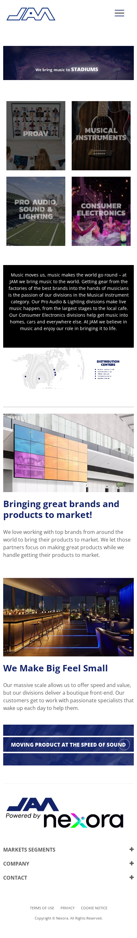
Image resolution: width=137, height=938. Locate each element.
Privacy (68, 907)
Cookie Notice (94, 907)
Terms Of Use (42, 907)
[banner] (68, 78)
